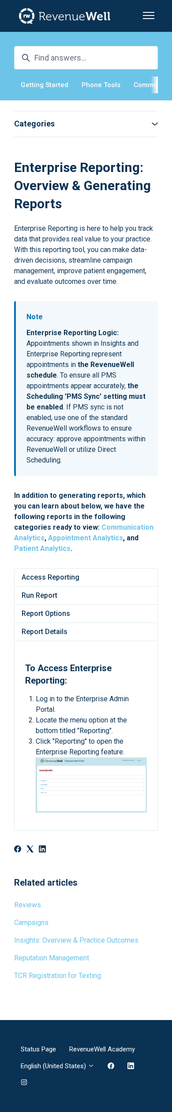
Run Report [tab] (39, 595)
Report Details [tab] (44, 631)
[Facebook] (17, 850)
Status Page (38, 1049)
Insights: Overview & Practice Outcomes (76, 940)
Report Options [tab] (46, 613)
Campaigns (31, 922)
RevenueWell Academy (102, 1049)
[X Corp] (30, 850)
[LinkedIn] (42, 850)
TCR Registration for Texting (57, 975)
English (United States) (54, 1066)
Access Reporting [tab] (50, 577)
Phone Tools (101, 85)
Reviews (27, 905)
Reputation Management (51, 958)
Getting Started (44, 85)
